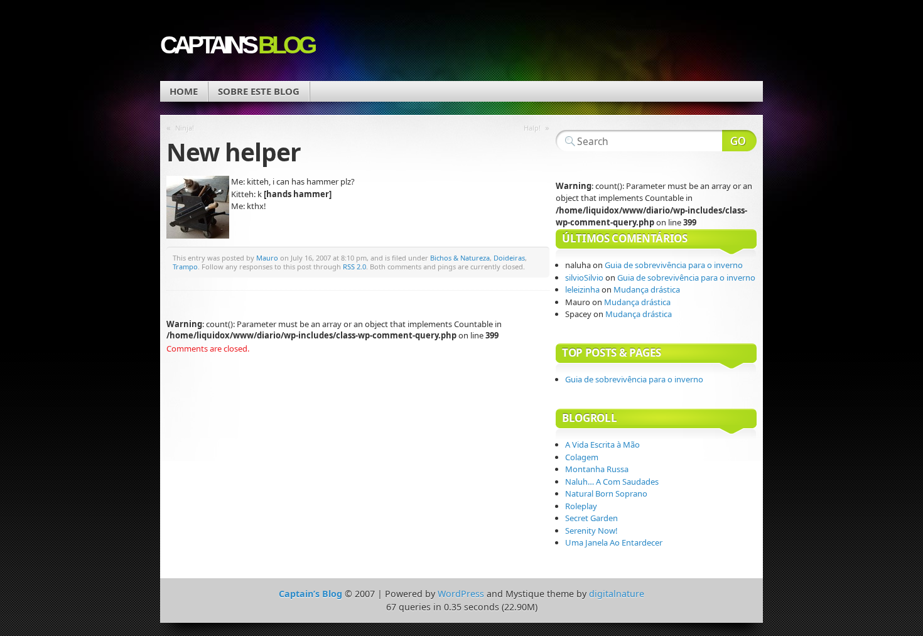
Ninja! (184, 127)
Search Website (739, 140)
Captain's (236, 44)
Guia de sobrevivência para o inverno (674, 265)
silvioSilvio (584, 277)
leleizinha (582, 289)
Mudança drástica (647, 289)
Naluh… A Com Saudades (612, 481)
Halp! (532, 127)
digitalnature (616, 594)
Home (184, 91)
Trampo (185, 266)
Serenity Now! (591, 530)
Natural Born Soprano (606, 493)
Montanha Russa (597, 469)
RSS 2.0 (354, 266)
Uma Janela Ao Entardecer (613, 542)
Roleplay (581, 506)
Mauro (267, 257)
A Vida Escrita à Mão (602, 444)
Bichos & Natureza (460, 257)
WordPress (461, 594)
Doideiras (509, 257)
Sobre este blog (259, 91)
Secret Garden (591, 518)
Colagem (581, 457)
